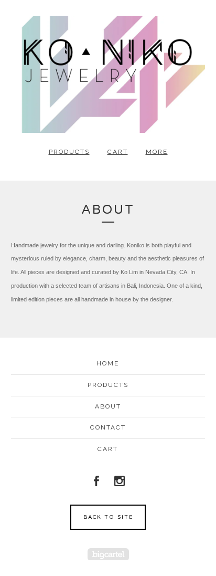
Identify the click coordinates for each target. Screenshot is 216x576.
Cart (117, 151)
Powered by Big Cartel (108, 554)
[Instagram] (119, 481)
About (108, 406)
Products (69, 151)
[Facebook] (96, 481)
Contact (108, 427)
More (157, 151)
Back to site (108, 517)
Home (107, 363)
